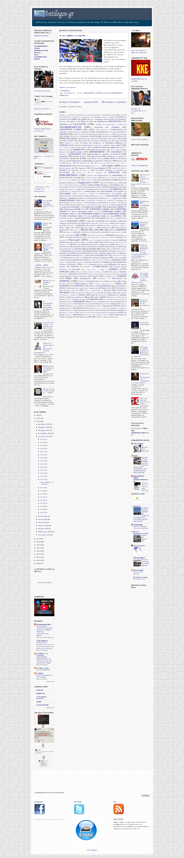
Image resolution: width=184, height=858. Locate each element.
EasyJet (111, 299)
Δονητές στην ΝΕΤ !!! (47, 224)
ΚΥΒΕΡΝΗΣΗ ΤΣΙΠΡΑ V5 (77, 216)
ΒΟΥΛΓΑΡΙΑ (112, 138)
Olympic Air (122, 310)
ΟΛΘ (90, 240)
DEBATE (75, 299)
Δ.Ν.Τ (119, 145)
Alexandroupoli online (43, 624)
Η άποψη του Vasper (140, 577)
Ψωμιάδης (90, 293)
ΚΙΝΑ (87, 196)
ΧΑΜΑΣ (87, 290)
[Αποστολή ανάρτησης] (61, 93)
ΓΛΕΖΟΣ (106, 145)
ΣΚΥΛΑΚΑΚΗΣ (70, 262)
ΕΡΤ (70, 178)
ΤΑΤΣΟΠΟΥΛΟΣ (107, 272)
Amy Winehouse (63, 295)
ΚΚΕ (124, 196)
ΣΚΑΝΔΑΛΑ (117, 260)
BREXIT (103, 297)
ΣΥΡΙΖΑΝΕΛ (64, 271)
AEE (101, 293)
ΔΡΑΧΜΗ (83, 158)
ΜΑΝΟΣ (107, 225)
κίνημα (102, 196)
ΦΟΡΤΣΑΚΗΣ (120, 288)
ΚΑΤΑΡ (92, 194)
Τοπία (117, 274)
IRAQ (69, 308)
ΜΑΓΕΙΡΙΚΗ (121, 223)
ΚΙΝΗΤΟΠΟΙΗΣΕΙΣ (112, 196)
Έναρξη (84, 170)
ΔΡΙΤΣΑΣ (93, 158)
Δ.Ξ (60, 147)
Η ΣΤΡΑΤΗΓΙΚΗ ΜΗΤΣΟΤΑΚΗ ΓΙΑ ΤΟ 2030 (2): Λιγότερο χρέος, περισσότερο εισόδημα (44, 660)
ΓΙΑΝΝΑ (76, 145)
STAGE (85, 315)
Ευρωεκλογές (76, 180)
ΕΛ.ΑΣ (78, 166)
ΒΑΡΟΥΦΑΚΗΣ (96, 136)
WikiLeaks (107, 317)
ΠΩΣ (81, 255)
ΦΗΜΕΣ (91, 286)
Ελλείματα (66, 168)
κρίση (74, 205)
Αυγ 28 (42, 448)
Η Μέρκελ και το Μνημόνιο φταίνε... (48, 282)
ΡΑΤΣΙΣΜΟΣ (99, 255)
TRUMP (61, 317)
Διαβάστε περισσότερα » (67, 87)
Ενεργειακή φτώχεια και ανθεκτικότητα (44, 676)
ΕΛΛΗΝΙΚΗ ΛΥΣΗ (40, 57)
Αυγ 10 (42, 488)
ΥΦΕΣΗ (118, 283)
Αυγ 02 (42, 509)
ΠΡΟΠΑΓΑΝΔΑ (71, 255)
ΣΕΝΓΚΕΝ (86, 260)
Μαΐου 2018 (42, 522)
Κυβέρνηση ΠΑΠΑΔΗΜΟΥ (71, 207)
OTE (83, 312)
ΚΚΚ (65, 198)
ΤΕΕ (116, 272)
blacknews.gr (40, 693)
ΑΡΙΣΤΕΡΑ (99, 93)
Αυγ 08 (42, 494)
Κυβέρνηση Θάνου (103, 205)
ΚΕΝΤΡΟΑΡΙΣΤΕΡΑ (65, 196)
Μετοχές (75, 230)
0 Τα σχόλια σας (69, 93)
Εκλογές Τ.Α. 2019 (118, 163)
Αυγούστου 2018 (44, 436)
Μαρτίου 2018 (43, 529)
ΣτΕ (101, 264)
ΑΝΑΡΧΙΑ (115, 127)
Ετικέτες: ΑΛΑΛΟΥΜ (117, 178)
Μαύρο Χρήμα (64, 228)
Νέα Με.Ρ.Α (99, 235)
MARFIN (62, 310)
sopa (69, 315)
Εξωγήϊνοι (79, 172)
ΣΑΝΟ (115, 258)
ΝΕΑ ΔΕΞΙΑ (90, 235)
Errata (69, 302)
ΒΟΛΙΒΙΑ (104, 138)
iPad (125, 306)
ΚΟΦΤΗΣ (113, 203)
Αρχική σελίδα (91, 101)
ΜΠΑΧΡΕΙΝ (106, 232)
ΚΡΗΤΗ (67, 205)
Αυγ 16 (42, 473)
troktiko (120, 315)
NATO (97, 310)
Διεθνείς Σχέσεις (79, 156)
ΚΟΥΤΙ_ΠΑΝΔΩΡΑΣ (76, 203)
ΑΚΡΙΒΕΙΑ (100, 121)
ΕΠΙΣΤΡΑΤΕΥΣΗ (103, 175)
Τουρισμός (83, 276)
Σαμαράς (105, 257)
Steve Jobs (92, 315)
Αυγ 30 (42, 442)
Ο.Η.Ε (111, 237)
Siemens (61, 315)
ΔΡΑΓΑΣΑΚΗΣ (63, 158)
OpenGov (64, 312)
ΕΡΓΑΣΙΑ (62, 178)
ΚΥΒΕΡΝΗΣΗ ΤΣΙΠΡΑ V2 (68, 214)
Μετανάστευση (103, 227)
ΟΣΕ (109, 242)
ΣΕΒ (68, 260)
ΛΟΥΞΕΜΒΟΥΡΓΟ (83, 223)
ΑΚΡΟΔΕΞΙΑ (63, 124)
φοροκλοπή (93, 288)
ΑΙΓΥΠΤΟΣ (81, 121)
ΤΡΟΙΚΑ (68, 278)
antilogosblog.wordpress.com (140, 434)
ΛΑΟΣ (88, 221)
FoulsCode (39, 690)
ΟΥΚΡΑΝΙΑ (73, 244)
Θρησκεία (107, 185)
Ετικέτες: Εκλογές (64, 180)
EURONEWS (93, 301)
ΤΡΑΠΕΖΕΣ (121, 276)
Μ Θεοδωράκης (104, 223)
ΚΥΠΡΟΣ (117, 216)
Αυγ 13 (42, 479)
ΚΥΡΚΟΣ (70, 218)
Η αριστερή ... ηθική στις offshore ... (145, 224)
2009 (38, 563)
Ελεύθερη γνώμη (42, 668)
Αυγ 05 (42, 503)
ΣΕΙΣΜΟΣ (76, 260)
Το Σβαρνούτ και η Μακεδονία (145, 448)
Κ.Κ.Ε (36, 55)
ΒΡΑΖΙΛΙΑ (104, 141)
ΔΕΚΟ (96, 147)
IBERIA (81, 306)
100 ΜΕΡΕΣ (116, 115)
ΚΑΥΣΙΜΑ (118, 194)
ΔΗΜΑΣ (122, 147)
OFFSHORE (113, 310)
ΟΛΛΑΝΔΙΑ (97, 240)
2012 (65, 117)
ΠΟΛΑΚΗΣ (77, 251)
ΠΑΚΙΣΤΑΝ (103, 244)
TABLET (99, 315)
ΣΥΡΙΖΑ (113, 269)
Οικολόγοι (62, 240)
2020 (38, 415)
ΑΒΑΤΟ (105, 117)
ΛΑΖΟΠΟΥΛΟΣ (119, 218)
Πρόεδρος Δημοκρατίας (108, 253)
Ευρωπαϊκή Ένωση (106, 180)
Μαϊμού (71, 225)
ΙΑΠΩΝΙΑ (116, 185)
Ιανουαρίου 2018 (44, 535)
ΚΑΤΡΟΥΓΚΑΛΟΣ (104, 194)
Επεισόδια (99, 173)
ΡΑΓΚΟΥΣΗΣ (89, 255)
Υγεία (115, 281)
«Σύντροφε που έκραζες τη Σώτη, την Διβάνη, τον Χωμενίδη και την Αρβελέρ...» (140, 351)
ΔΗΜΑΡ (113, 147)
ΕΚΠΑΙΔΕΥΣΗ (65, 165)
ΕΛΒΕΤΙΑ (87, 166)
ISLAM (76, 308)
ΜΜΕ (101, 230)
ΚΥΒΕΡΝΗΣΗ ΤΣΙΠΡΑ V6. (100, 216)
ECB (117, 299)
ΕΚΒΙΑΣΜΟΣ (87, 161)
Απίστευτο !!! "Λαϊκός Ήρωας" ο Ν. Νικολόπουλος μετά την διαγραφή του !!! (44, 347)
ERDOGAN (62, 302)
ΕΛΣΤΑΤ (115, 168)
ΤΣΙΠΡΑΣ (64, 280)
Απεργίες (86, 132)
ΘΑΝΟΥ (84, 185)
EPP (123, 299)
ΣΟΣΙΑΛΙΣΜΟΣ (118, 262)
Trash (111, 314)
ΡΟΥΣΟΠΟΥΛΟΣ (76, 258)
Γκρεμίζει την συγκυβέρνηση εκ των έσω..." (138, 111)
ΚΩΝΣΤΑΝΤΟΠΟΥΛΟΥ (83, 218)
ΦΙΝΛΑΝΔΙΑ (71, 288)
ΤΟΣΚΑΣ (75, 276)
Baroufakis (123, 295)
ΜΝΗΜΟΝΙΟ (121, 230)
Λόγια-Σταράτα (139, 545)
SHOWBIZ (121, 312)
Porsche (88, 312)
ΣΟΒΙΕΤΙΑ (97, 262)
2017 (38, 539)
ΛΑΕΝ (111, 218)
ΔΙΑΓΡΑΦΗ (62, 154)
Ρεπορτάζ (118, 255)
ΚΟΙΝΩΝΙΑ (73, 198)
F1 (85, 304)
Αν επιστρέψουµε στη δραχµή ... (47, 303)
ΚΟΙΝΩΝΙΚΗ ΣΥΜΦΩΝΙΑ (98, 198)
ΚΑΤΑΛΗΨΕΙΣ (65, 193)
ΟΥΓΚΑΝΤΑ (62, 244)
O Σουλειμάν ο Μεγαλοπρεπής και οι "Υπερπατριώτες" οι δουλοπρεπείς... (140, 378)
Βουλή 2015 (83, 141)
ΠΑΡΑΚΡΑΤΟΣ (66, 249)
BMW (96, 297)
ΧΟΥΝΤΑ (120, 290)
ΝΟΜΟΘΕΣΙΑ (110, 235)
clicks (122, 297)
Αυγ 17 (42, 470)
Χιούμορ (107, 290)
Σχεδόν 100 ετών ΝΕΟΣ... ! (140, 139)
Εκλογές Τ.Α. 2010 (86, 163)
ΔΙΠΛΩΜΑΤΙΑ (110, 156)
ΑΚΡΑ (91, 121)
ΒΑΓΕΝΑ (75, 136)
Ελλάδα (123, 166)
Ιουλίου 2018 (42, 516)
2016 (84, 117)
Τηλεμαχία (109, 274)
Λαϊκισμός (72, 220)
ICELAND (88, 306)
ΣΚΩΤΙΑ (80, 262)
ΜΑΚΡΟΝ (100, 225)
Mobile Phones (83, 310)
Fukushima (114, 304)
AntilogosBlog (138, 525)
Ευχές (73, 183)
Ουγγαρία (121, 242)
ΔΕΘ (89, 147)
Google (123, 304)
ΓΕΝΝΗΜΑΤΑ (97, 143)
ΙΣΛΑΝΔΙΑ (97, 187)
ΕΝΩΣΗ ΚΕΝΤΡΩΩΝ (105, 170)
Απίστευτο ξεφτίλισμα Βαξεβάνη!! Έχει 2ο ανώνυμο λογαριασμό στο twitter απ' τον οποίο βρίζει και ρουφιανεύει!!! (140, 251)
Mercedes (69, 310)
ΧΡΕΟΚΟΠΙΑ (64, 292)
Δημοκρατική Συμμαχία (98, 150)
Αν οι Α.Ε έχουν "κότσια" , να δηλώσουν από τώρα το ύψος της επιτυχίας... (48, 326)
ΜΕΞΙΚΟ (90, 228)
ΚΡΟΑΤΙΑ (82, 205)
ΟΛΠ (112, 240)
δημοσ (112, 150)
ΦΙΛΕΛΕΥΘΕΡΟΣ (119, 286)
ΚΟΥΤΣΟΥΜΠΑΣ (90, 203)
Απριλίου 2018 (43, 525)
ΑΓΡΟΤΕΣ (120, 117)
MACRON (121, 308)
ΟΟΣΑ (84, 242)
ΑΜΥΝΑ (121, 124)
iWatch (94, 308)
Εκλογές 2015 (71, 163)
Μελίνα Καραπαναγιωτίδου (140, 532)
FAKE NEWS (105, 304)
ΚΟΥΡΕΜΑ (120, 200)
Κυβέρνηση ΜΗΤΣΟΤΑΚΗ (118, 205)
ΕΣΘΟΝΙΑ (87, 178)
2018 (89, 117)
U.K (77, 317)
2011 (60, 117)
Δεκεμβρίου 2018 (44, 424)
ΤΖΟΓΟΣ (84, 274)
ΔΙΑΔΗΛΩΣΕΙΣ (75, 154)
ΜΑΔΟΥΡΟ (62, 225)
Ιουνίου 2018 (42, 519)
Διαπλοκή (117, 154)
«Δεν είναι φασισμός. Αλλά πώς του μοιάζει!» (145, 401)
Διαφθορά (63, 156)
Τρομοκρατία (85, 278)
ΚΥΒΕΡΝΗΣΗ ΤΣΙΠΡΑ (111, 211)
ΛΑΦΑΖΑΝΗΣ (100, 221)
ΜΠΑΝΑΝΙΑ (96, 232)
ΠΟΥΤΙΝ (95, 253)
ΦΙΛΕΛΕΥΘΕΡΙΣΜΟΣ (103, 286)
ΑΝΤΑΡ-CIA (103, 129)
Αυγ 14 (42, 476)
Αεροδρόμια (99, 119)
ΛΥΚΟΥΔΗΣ (94, 223)
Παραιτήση (122, 247)
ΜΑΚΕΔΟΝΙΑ (80, 225)
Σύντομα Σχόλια (91, 269)
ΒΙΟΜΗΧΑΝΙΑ (86, 138)
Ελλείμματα (80, 168)
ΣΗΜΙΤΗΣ (107, 260)
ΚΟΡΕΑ (83, 200)
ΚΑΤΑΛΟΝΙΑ (82, 194)
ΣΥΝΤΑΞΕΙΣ (76, 269)
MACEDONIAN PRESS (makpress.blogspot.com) (140, 478)
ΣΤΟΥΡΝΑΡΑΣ (111, 264)
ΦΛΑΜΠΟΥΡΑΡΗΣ (83, 288)
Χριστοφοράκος (80, 293)
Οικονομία (74, 239)
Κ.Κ (62, 189)
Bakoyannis (112, 295)
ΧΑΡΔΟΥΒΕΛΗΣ (96, 290)
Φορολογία (106, 288)
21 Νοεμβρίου (97, 117)
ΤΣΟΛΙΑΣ (81, 281)
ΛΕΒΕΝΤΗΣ (112, 221)
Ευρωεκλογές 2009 (90, 180)
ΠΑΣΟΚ (92, 249)
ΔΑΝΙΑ (72, 147)
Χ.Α (77, 290)
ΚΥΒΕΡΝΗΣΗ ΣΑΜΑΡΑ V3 (87, 212)
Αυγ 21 (42, 464)
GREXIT (62, 306)
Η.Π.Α (121, 183)
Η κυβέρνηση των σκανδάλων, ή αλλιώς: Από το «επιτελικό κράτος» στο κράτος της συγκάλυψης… (45, 645)
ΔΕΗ (84, 147)
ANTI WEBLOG (42, 641)
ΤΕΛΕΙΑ (64, 274)
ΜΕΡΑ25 (37, 59)
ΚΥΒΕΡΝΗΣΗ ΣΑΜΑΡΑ (99, 209)
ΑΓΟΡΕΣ (111, 117)
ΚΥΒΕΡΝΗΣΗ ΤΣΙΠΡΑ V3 (91, 213)
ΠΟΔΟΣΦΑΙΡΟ (66, 251)
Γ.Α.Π (124, 140)
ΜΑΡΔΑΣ (114, 225)
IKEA (99, 306)
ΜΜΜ (111, 230)
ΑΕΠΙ (91, 119)
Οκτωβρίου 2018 (44, 430)
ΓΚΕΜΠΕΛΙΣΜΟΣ (86, 145)
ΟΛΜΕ (106, 240)
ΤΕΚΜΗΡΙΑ (122, 272)
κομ (109, 198)
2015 (79, 117)
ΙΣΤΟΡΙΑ (123, 187)
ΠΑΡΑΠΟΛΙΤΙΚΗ (80, 249)
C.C (117, 297)
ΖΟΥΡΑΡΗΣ (109, 183)
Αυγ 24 (42, 455)
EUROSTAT (101, 302)
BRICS (112, 297)
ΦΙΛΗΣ (61, 288)
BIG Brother (71, 297)
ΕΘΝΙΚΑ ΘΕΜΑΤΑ (110, 158)
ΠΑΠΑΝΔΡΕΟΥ (91, 247)
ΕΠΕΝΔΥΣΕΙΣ (114, 172)
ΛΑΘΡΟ (61, 221)
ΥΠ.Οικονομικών (81, 283)
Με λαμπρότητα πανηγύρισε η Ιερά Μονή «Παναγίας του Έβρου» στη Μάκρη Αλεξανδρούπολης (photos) (44, 631)
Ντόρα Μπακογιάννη (76, 237)
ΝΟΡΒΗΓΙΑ (121, 235)
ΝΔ (77, 234)
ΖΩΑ (116, 183)
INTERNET (116, 306)
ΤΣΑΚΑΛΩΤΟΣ (117, 278)
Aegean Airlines (112, 293)
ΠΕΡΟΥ (124, 249)
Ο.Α (104, 237)
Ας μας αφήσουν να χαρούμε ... (73, 35)
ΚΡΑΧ (61, 205)
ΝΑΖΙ (62, 235)
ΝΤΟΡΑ (61, 237)
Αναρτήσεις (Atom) (74, 107)
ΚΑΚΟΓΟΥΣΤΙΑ (93, 189)
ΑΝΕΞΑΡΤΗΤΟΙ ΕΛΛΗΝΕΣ (70, 129)
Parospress (137, 506)
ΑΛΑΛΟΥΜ (79, 124)
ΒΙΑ (76, 138)
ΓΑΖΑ (77, 143)
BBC (63, 297)
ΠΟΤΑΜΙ (86, 253)
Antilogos (82, 295)
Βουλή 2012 (68, 140)
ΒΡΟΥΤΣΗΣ (115, 141)
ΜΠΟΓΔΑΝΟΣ (116, 232)
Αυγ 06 (42, 500)
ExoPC (70, 304)
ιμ (124, 185)
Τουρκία (95, 276)
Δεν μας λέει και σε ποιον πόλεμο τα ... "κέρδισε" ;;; (48, 391)
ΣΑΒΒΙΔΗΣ (95, 258)
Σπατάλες (72, 264)
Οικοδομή (119, 237)
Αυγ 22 (42, 461)
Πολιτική (98, 251)
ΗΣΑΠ (66, 185)
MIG (75, 310)
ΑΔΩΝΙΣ (83, 119)
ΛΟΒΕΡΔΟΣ (63, 223)
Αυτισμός (123, 134)
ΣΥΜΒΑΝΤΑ (75, 267)
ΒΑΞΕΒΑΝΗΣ (84, 136)
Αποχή (112, 132)
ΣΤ (83, 264)
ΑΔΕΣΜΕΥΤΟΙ (63, 119)
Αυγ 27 (42, 452)
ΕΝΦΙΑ (92, 170)
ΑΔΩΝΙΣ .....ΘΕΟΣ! (41, 265)
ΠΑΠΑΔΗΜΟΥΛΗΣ (79, 247)
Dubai (83, 299)
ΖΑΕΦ (101, 183)
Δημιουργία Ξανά (64, 150)
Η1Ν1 (60, 185)
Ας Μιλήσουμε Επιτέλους (41, 697)
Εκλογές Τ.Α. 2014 (103, 163)
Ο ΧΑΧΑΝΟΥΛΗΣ (42, 705)
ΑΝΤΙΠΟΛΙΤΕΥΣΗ (116, 130)
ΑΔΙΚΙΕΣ (74, 119)
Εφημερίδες (85, 182)
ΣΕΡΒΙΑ (93, 260)
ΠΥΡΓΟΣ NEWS (139, 494)
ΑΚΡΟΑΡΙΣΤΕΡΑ (89, 93)
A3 (96, 293)
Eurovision (111, 302)
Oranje (71, 312)
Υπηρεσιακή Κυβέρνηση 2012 (102, 283)
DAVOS (68, 299)
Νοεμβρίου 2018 (43, 427)
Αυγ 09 (42, 491)
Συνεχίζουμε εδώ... (139, 579)
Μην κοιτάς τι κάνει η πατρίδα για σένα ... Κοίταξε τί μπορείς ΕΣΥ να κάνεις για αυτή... (140, 180)
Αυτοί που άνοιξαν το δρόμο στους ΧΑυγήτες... (139, 51)
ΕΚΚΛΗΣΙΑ (99, 161)
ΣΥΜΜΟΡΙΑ (86, 266)
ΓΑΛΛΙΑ (85, 143)
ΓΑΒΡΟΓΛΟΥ (68, 143)
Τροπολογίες (102, 278)
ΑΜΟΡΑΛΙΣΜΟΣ (110, 124)
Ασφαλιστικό (93, 134)
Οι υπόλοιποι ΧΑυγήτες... (43, 91)
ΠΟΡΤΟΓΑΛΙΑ (74, 253)
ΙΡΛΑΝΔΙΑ (87, 187)
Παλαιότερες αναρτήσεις (114, 101)
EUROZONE (120, 302)
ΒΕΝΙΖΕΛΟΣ (64, 138)
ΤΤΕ (99, 281)
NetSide (38, 702)
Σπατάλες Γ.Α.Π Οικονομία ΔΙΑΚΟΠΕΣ (79, 115)
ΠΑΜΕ (112, 244)
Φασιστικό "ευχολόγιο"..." (43, 109)
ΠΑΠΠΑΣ (102, 247)
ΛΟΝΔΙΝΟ (72, 223)
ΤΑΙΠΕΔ (84, 272)
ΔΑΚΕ (65, 147)
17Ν (123, 115)
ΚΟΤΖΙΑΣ (91, 200)
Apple (93, 295)
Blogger (94, 850)
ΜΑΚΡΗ (91, 225)
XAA (114, 317)
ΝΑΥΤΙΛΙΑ (70, 235)
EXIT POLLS (62, 304)
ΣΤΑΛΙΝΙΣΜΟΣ (92, 264)
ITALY (87, 308)
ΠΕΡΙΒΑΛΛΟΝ (105, 249)
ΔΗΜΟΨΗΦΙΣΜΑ (117, 152)
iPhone (63, 308)
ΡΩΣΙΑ (86, 258)
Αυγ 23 (42, 458)
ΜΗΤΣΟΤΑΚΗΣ (87, 230)
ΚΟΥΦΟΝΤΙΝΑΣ (103, 203)
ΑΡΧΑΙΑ (75, 134)
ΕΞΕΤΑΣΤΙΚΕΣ (64, 172)
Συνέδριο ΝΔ (118, 267)
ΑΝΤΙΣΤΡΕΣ (63, 132)
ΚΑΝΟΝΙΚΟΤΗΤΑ (64, 191)
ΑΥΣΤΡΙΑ (114, 134)
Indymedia (106, 306)
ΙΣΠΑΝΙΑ (105, 187)
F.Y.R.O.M (77, 304)
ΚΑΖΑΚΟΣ (71, 189)
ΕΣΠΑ (94, 178)
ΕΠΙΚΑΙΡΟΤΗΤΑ (116, 93)
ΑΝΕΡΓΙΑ (92, 130)
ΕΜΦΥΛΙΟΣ (75, 170)
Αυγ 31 (42, 439)
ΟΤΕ (114, 242)
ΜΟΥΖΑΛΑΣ (87, 232)
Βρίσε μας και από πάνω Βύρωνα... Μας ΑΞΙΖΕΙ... (48, 247)
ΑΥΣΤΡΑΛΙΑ (105, 134)
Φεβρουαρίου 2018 (44, 532)
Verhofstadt (99, 317)
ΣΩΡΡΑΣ (77, 272)
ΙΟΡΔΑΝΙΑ (73, 187)
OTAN (77, 312)
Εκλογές (108, 160)
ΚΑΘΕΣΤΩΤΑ (64, 95)
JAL (100, 308)
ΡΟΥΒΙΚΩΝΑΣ (65, 258)
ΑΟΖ (70, 132)
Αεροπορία (110, 119)
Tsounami (70, 317)
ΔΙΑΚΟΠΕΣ (105, 154)
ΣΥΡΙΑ (102, 269)
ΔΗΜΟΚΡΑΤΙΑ (79, 149)
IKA (94, 306)
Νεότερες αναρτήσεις (69, 101)
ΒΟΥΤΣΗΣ (95, 141)
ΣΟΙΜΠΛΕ (105, 262)
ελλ (99, 166)
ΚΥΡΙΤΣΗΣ (62, 218)
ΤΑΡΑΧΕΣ (97, 272)
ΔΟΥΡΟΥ (121, 156)
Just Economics (138, 570)
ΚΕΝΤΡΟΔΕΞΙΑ (78, 196)
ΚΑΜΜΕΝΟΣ (116, 189)
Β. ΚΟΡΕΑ (65, 136)
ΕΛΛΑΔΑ (107, 93)
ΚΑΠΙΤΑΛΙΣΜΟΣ (77, 191)
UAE (84, 317)
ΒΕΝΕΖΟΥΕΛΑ (118, 136)
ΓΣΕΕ (112, 145)
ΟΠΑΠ (90, 242)
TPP (105, 315)
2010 (38, 560)
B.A (105, 295)
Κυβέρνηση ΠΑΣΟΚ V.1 (116, 207)
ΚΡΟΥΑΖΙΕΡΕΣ (91, 205)
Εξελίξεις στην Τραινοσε (138, 573)
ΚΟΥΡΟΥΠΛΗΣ (64, 203)
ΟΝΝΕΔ (77, 242)
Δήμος (118, 150)
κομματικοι (117, 198)
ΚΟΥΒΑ (100, 200)
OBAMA (104, 310)
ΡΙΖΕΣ (124, 255)
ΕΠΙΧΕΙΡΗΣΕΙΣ (117, 175)
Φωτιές (69, 290)
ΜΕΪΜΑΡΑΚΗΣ (79, 228)
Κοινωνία (83, 198)
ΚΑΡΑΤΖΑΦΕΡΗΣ (107, 191)
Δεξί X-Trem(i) (138, 443)
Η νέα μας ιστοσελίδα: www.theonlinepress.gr (145, 562)
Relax (98, 312)
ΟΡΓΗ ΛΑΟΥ (99, 242)
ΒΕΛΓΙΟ (108, 136)
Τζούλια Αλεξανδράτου (96, 274)
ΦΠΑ (61, 290)
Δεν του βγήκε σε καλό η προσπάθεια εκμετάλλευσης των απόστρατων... (43, 205)
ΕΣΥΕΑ (107, 178)
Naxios (135, 456)
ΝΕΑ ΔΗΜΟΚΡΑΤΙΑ (41, 46)
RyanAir (104, 312)
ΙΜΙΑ (60, 187)
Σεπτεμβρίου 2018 (44, 433)
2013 (70, 117)
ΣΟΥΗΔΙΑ (62, 264)
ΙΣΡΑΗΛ (115, 187)
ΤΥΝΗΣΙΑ (107, 281)
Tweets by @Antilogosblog (139, 165)
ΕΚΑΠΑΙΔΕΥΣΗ (74, 161)
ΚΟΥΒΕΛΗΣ (110, 200)
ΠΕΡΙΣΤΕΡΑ (116, 249)
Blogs (87, 297)
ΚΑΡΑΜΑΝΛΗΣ (90, 191)
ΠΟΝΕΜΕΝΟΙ (63, 253)
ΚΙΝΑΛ (95, 196)
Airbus (122, 293)
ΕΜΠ (122, 168)
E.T (105, 299)
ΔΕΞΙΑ (104, 147)
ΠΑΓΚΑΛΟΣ (85, 244)
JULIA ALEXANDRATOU (110, 308)
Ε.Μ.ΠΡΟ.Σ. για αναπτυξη (42, 654)
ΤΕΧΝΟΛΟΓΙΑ (73, 274)
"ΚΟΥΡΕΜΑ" (106, 115)
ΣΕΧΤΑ (100, 260)
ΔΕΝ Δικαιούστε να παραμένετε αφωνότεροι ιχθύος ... (48, 369)
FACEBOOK (96, 304)
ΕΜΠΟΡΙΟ (62, 170)
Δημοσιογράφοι (76, 152)
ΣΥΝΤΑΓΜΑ (63, 269)
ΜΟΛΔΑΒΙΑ (67, 232)
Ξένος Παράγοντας (94, 237)
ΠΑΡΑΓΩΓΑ (112, 247)
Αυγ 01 (42, 512)
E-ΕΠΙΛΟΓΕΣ (93, 299)
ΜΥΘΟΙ (124, 232)
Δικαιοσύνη (96, 156)
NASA (91, 310)
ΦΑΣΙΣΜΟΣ (64, 285)
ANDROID (73, 295)
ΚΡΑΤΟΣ (121, 203)
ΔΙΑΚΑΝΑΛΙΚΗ (92, 154)
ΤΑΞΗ (90, 272)
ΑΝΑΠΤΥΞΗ (98, 127)
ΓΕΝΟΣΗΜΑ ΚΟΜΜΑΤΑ (114, 143)
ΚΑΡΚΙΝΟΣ (120, 191)
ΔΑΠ (78, 147)
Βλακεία (95, 138)
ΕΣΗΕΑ (78, 178)
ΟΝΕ (70, 242)
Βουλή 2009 (122, 138)
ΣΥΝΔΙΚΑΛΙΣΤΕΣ (100, 266)
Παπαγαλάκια (64, 247)
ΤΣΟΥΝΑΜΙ (90, 281)
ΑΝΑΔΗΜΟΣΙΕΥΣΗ (70, 127)
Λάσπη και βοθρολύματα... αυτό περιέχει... (43, 130)
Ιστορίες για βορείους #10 (144, 538)
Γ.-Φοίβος (39, 673)
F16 (89, 304)
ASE (99, 295)
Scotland (112, 312)
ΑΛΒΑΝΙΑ (98, 124)
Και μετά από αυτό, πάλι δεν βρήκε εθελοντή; (145, 486)
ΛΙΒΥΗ (120, 221)
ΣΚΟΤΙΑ (61, 262)
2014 (75, 117)
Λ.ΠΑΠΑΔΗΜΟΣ (100, 218)
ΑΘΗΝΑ (72, 121)
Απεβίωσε (77, 132)
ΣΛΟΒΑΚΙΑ (88, 262)
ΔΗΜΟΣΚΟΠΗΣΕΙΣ (97, 152)
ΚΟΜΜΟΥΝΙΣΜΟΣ (67, 200)
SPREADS (76, 315)
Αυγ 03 (42, 506)
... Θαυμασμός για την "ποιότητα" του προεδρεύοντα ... (41, 189)
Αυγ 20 (42, 467)
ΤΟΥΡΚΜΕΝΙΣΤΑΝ (109, 276)
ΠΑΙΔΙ (95, 244)
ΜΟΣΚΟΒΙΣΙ (76, 232)
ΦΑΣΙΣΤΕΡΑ (79, 285)
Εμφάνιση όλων (51, 681)
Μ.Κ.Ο (112, 223)
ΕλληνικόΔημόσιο (99, 168)
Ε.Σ (100, 158)
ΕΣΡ (99, 178)
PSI (93, 312)
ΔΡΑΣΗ (73, 158)
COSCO (61, 299)
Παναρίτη (121, 244)
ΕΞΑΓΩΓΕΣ (119, 170)
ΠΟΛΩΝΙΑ (121, 251)
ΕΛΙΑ (94, 166)
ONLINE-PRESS (139, 558)
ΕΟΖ (89, 172)
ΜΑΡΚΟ (122, 225)
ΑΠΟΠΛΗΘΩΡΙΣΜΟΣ (101, 132)
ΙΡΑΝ (80, 187)
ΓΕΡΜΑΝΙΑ (64, 145)
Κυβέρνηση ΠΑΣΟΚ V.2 (74, 209)
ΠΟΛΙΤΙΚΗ (87, 251)
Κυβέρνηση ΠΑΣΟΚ (93, 207)
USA (89, 317)
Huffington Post (72, 306)
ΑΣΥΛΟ (83, 134)
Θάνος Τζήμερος (75, 185)
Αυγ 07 (42, 497)
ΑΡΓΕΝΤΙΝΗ (120, 132)
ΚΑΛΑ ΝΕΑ (104, 189)
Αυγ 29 (42, 445)
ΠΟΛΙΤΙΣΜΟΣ (111, 251)
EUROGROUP (79, 301)
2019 (38, 418)
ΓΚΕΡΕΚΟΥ (98, 145)
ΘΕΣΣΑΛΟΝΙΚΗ (94, 185)
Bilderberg (80, 297)
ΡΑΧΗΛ (110, 255)
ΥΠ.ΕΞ (68, 284)
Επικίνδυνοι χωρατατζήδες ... (145, 324)
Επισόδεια (90, 175)
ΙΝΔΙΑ (66, 187)
